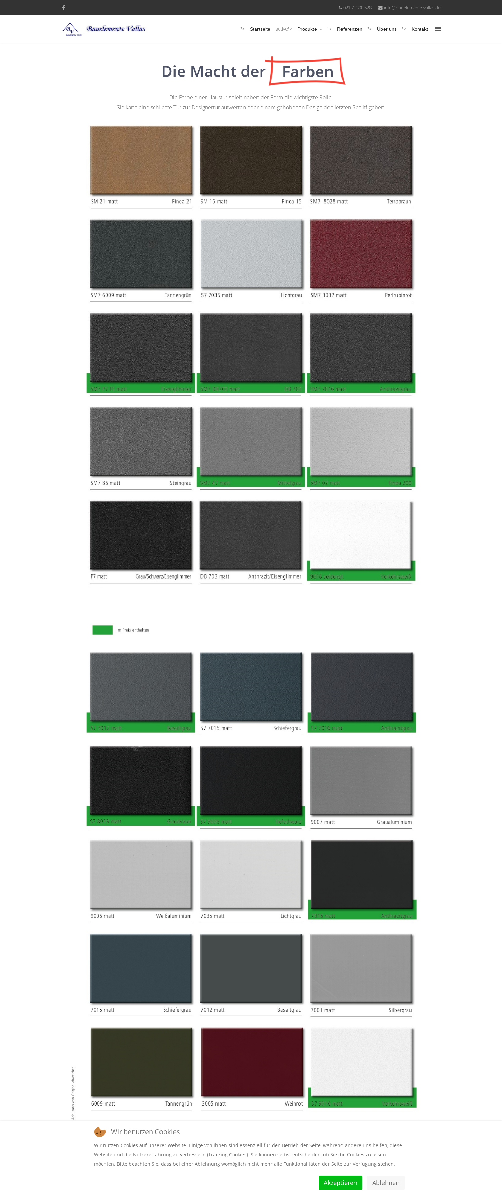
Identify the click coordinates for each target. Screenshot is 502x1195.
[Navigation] (438, 29)
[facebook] (63, 7)
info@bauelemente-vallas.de (412, 8)
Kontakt (420, 29)
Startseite (260, 29)
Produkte (307, 29)
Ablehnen (386, 1183)
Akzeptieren (340, 1183)
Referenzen (349, 29)
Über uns (387, 29)
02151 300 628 (357, 8)
